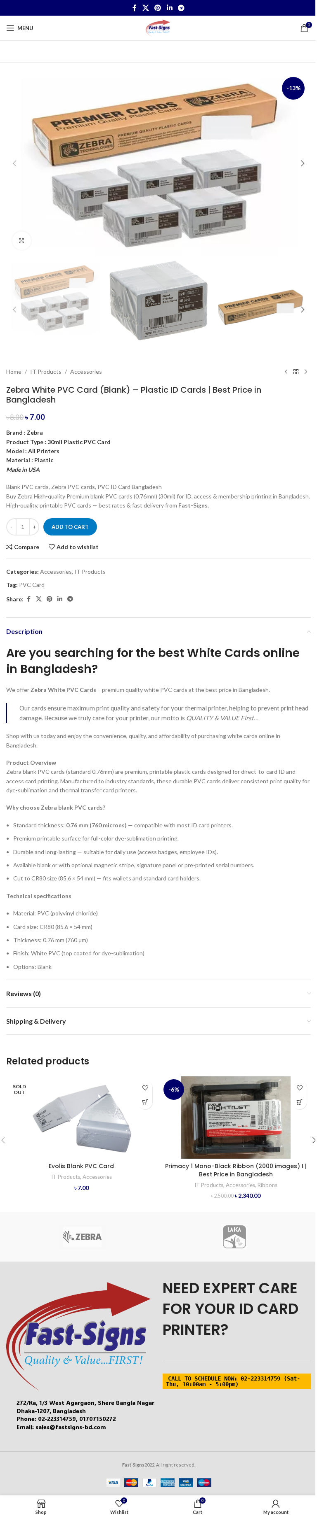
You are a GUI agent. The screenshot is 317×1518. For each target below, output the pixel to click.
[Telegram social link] (181, 8)
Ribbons (267, 1185)
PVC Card (32, 584)
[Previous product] (286, 372)
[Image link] (78, 1335)
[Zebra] (82, 1236)
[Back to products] (296, 372)
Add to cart (70, 527)
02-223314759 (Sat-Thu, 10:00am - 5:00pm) (233, 1381)
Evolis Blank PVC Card (81, 1166)
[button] (14, 163)
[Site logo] (158, 27)
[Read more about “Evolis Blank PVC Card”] (145, 1102)
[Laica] (234, 1236)
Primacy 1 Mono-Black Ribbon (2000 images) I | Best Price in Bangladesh (236, 1170)
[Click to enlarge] (21, 240)
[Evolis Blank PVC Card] (81, 1117)
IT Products (46, 371)
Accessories (86, 371)
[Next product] (306, 372)
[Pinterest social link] (158, 8)
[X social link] (145, 8)
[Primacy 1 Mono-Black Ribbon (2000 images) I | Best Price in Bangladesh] (236, 1117)
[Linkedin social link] (169, 8)
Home (13, 371)
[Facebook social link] (135, 8)
